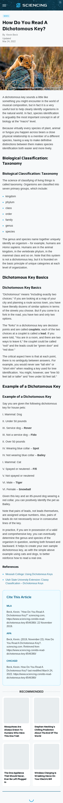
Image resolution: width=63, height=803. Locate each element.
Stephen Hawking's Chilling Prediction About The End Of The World (46, 731)
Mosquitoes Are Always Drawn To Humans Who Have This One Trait (14, 731)
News (6, 16)
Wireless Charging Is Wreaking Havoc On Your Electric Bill (45, 775)
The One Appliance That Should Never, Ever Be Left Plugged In (15, 777)
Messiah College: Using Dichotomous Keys (29, 574)
